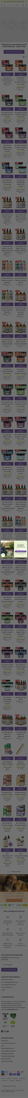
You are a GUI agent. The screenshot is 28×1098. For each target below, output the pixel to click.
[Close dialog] (26, 541)
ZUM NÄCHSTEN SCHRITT (20, 551)
